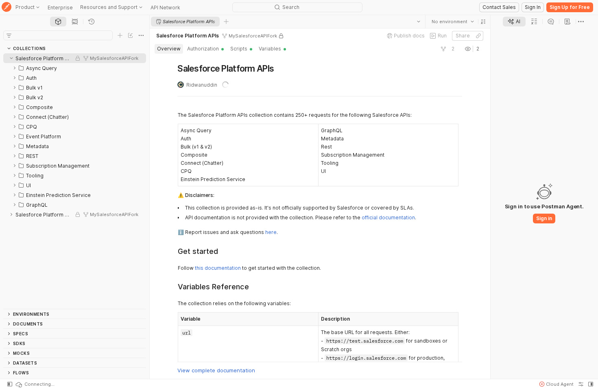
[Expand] (14, 68)
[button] (483, 21)
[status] (35, 384)
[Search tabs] (418, 21)
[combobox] (453, 21)
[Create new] (120, 35)
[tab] (58, 21)
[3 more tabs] (581, 21)
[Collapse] (11, 58)
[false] (443, 49)
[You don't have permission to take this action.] (226, 21)
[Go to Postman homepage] (6, 7)
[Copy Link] (478, 36)
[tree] (74, 181)
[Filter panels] (9, 35)
